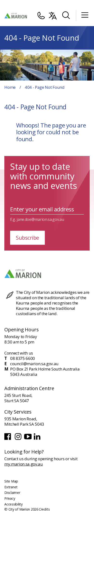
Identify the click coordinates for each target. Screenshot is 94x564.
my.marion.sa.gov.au (23, 464)
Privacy (9, 498)
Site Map (11, 481)
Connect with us (18, 353)
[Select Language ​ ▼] (53, 15)
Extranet (11, 487)
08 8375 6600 (22, 358)
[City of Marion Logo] (15, 16)
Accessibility (13, 504)
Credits (44, 509)
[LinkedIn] (37, 439)
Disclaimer (12, 492)
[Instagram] (18, 439)
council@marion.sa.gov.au (34, 363)
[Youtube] (28, 439)
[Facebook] (8, 439)
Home (10, 87)
